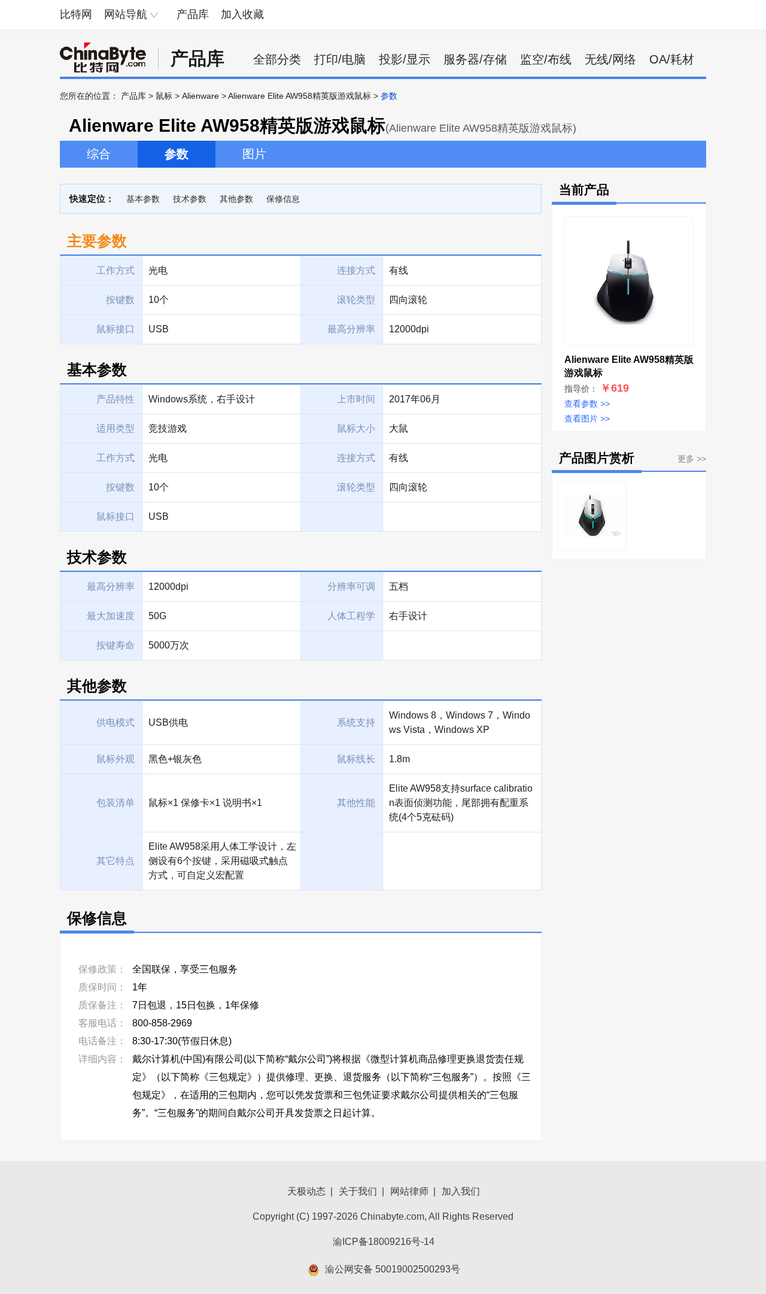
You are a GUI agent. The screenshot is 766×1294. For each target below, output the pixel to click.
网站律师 (409, 1191)
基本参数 (143, 199)
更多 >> (691, 458)
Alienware (200, 96)
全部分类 (277, 59)
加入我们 (461, 1191)
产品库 (193, 14)
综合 (99, 153)
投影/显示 (404, 59)
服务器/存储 (475, 59)
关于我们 (358, 1191)
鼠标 (164, 96)
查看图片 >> (587, 418)
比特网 (76, 14)
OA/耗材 (671, 59)
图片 (254, 153)
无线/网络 (610, 59)
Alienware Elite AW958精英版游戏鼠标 (299, 96)
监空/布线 (546, 59)
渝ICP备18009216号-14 (383, 1242)
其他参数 (236, 199)
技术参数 (189, 199)
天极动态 (306, 1191)
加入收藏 (242, 14)
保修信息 (283, 199)
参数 (177, 153)
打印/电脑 (340, 59)
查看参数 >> (587, 403)
